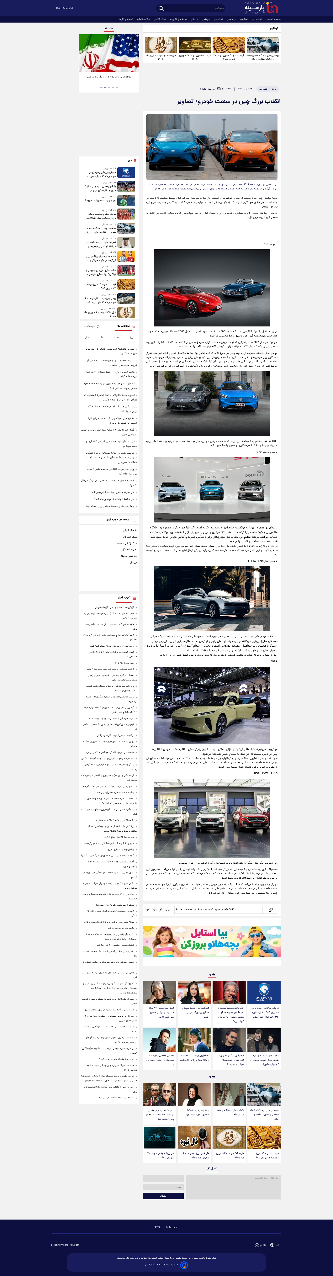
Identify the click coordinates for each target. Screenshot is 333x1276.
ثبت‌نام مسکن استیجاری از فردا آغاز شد (115, 945)
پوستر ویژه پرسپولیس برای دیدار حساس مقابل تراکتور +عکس (102, 216)
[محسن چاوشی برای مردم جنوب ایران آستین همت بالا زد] (159, 1040)
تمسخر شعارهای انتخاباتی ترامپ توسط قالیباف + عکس (107, 758)
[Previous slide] (83, 53)
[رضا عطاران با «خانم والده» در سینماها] (229, 1094)
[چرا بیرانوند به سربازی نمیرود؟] (126, 200)
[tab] (117, 87)
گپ (277, 1245)
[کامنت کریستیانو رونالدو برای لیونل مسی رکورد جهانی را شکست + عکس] (126, 256)
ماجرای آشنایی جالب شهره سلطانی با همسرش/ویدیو (109, 843)
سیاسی (244, 19)
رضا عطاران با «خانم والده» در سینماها (230, 1112)
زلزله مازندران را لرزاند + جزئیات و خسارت (115, 820)
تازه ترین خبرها (129, 556)
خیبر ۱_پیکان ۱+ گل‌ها (124, 663)
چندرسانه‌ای (144, 19)
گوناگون (274, 29)
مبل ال (133, 562)
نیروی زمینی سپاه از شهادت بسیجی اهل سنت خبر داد (108, 786)
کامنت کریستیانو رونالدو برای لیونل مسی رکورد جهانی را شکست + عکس (101, 258)
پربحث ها (89, 326)
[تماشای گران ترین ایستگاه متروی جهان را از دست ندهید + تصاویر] (109, 53)
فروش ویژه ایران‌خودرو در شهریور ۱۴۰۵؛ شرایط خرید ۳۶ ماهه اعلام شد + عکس (265, 1012)
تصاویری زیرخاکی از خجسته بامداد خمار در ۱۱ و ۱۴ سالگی (194, 1058)
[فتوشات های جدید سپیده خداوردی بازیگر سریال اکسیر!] (194, 992)
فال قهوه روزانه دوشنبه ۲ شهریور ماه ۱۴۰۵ (196, 1156)
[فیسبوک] (161, 910)
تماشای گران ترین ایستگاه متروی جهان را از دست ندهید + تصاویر (107, 79)
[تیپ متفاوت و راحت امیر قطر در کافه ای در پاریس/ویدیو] (126, 242)
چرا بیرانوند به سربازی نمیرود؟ (100, 201)
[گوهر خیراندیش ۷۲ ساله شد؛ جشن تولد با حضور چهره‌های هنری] (159, 992)
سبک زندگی (160, 19)
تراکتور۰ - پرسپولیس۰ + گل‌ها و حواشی (115, 735)
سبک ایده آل (130, 537)
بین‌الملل (232, 19)
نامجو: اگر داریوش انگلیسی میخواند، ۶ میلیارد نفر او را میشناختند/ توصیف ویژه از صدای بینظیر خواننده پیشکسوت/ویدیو (109, 988)
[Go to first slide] (135, 53)
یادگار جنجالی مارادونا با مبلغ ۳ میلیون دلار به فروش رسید (100, 189)
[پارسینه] (259, 8)
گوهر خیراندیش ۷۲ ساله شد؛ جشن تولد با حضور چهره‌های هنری (161, 1012)
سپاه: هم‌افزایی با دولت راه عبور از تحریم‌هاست (111, 718)
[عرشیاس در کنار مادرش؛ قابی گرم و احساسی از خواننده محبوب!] (229, 1040)
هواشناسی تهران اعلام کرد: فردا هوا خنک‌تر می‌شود (110, 752)
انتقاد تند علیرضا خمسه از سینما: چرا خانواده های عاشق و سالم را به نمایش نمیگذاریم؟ (231, 1015)
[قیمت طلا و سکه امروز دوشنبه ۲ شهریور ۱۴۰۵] (229, 45)
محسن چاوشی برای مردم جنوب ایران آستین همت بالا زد (160, 1060)
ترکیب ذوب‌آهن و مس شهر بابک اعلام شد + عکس (110, 669)
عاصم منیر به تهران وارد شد (121, 928)
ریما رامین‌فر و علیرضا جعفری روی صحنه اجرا (197, 1112)
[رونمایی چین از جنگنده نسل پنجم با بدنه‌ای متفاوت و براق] (263, 45)
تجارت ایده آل (129, 550)
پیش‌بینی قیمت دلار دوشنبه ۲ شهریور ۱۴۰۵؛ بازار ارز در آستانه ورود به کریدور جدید (99, 301)
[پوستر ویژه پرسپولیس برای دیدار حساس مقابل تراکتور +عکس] (126, 214)
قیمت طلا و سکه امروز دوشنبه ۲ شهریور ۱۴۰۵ (228, 57)
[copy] (270, 910)
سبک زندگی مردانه (127, 543)
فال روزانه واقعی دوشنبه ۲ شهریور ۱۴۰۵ (160, 1156)
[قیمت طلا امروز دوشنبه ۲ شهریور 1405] (195, 45)
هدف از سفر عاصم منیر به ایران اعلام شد (115, 905)
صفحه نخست (273, 19)
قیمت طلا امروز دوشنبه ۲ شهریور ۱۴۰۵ (195, 57)
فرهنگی (206, 19)
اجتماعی (219, 19)
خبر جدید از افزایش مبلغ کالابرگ (118, 837)
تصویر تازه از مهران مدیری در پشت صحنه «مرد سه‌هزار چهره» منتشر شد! (160, 1114)
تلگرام (263, 1245)
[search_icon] (161, 9)
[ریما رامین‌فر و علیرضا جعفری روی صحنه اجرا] (194, 1094)
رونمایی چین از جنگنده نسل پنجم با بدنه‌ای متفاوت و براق (263, 57)
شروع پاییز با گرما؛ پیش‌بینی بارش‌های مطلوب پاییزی (109, 1010)
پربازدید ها (123, 326)
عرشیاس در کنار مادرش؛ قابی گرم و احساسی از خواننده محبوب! (231, 1060)
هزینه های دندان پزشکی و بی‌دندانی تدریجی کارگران (109, 922)
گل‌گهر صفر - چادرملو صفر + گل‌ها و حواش (114, 607)
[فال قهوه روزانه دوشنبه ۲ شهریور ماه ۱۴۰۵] (194, 1137)
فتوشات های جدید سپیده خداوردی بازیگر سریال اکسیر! (195, 1012)
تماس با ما (68, 8)
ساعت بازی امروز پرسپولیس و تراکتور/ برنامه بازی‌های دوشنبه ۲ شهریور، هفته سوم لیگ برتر (100, 272)
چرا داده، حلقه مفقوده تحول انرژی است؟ (114, 792)
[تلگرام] (154, 910)
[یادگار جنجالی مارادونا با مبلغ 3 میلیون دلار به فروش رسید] (126, 187)
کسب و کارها (126, 19)
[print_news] (167, 910)
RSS (58, 8)
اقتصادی (257, 19)
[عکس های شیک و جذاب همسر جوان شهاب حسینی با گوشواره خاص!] (264, 1040)
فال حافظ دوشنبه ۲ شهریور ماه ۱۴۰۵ (161, 57)
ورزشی (195, 19)
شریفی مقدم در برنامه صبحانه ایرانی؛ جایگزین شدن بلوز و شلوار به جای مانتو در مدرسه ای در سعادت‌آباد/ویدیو (111, 457)
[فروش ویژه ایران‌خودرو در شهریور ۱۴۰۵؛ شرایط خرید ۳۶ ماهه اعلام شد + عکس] (264, 992)
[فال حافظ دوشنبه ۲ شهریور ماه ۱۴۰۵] (161, 45)
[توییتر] (147, 910)
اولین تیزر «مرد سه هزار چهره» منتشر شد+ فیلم (112, 646)
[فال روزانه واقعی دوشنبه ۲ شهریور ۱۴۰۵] (159, 1137)
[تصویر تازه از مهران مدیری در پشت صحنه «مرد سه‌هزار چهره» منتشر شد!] (159, 1094)
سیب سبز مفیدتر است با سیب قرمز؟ (116, 1059)
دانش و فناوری (179, 19)
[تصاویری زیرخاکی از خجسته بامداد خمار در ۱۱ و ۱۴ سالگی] (194, 1040)
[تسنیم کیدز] (212, 943)
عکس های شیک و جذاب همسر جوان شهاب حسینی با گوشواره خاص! (264, 1060)
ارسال (163, 1196)
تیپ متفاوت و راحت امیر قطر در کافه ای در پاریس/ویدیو (101, 244)
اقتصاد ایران (130, 531)
